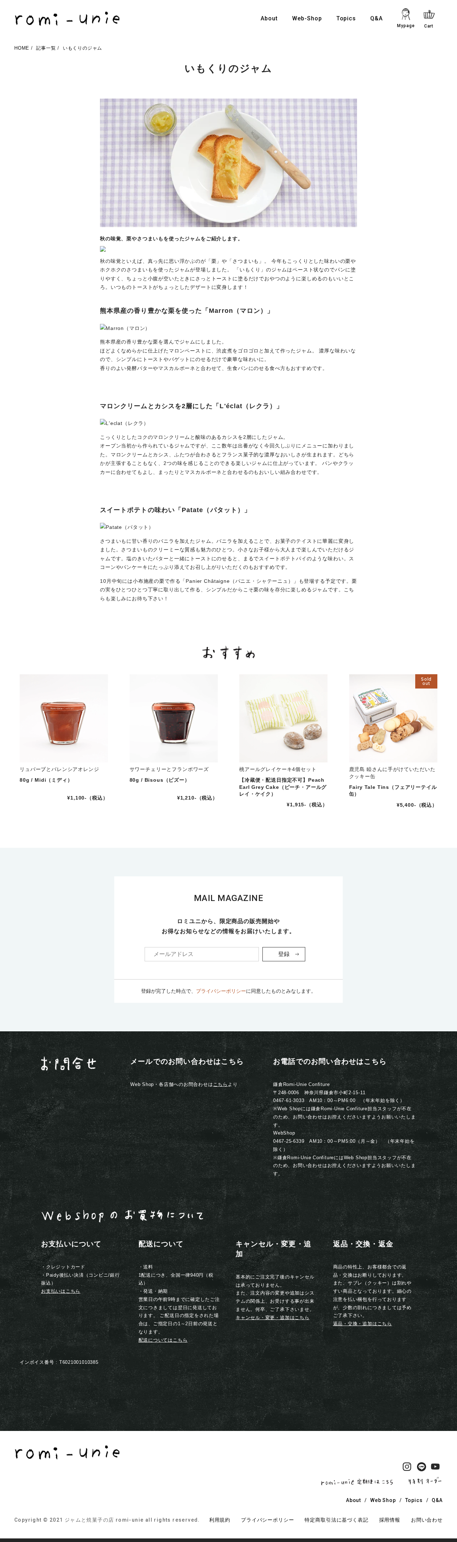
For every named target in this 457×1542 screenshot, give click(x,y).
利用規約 (219, 1520)
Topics (346, 18)
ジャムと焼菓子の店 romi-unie (104, 1520)
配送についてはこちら (163, 1340)
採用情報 (389, 1520)
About (269, 18)
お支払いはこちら (60, 1291)
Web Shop (383, 1500)
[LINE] (421, 1468)
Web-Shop (307, 18)
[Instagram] (407, 1468)
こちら (220, 1084)
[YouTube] (435, 1468)
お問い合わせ (427, 1520)
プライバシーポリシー (221, 991)
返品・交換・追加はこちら (362, 1323)
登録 (284, 954)
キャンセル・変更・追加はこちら (273, 1317)
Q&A (376, 18)
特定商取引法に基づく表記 (336, 1520)
